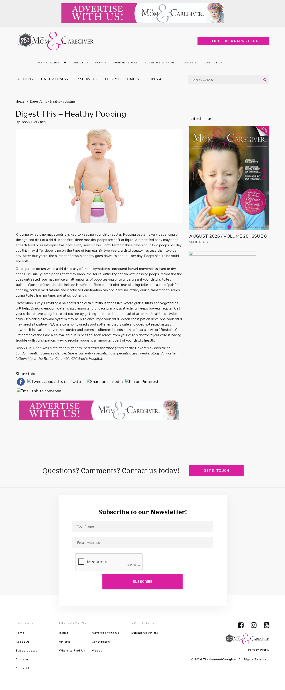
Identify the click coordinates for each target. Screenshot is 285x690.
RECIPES (152, 79)
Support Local (125, 62)
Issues (63, 633)
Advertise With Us (160, 62)
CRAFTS (133, 79)
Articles (65, 641)
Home (20, 101)
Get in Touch (216, 470)
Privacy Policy (258, 650)
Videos (97, 650)
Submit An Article (144, 633)
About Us (81, 62)
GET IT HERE (197, 242)
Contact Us (213, 62)
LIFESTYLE (112, 79)
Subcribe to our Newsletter (233, 41)
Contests (189, 62)
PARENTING (24, 79)
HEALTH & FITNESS (54, 79)
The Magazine (48, 62)
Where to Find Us (72, 650)
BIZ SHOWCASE (86, 79)
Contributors (101, 641)
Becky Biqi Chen (33, 121)
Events (101, 62)
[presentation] (109, 562)
